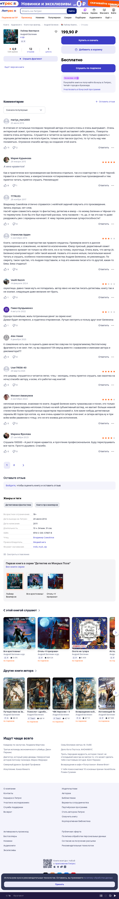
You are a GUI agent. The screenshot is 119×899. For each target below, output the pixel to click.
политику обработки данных (98, 877)
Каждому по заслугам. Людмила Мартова (24, 745)
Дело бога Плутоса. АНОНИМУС (77, 749)
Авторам (66, 793)
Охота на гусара (80, 651)
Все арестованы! (11, 651)
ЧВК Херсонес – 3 (61, 711)
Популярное (54, 17)
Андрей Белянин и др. (14, 654)
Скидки (68, 17)
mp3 (41, 547)
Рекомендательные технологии (78, 845)
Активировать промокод (15, 831)
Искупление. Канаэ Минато (16, 769)
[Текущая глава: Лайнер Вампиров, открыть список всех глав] (101, 895)
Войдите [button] (11, 485)
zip (45, 547)
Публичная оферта (71, 831)
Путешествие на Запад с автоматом (14, 711)
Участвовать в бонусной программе (81, 89)
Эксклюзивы (9, 850)
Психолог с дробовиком (37, 711)
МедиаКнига (39, 542)
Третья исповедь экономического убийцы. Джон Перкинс (27, 751)
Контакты (8, 793)
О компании (9, 788)
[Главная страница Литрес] (9, 11)
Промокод (26, 17)
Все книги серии (15, 566)
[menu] (24, 110)
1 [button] (7, 465)
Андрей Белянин (28, 34)
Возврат (7, 812)
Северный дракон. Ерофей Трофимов (21, 764)
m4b (35, 547)
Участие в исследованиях (16, 802)
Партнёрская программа (74, 807)
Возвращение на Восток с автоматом (86, 711)
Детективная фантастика (18, 505)
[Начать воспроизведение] (115, 895)
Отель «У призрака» (48, 651)
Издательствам (69, 788)
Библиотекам (68, 798)
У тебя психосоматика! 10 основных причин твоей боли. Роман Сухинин (88, 770)
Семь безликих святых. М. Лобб (76, 745)
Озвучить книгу (70, 816)
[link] (55, 120)
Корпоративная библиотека (76, 821)
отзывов (30, 52)
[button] (103, 162)
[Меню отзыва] (112, 147)
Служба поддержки (13, 807)
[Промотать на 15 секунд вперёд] (110, 895)
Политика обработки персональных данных (84, 836)
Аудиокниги (95, 17)
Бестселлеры (10, 836)
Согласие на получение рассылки (79, 841)
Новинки (40, 17)
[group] (59, 121)
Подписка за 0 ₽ (10, 17)
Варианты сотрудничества (75, 802)
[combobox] (43, 11)
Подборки (80, 17)
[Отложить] (32, 620)
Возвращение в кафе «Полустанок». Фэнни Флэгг (85, 764)
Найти (71, 11)
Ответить (103, 147)
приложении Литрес (65, 863)
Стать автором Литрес (73, 812)
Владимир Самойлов (43, 537)
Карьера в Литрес (12, 798)
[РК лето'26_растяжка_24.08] (59, 3)
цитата (48, 52)
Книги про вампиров (47, 505)
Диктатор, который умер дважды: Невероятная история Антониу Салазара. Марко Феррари (26, 758)
